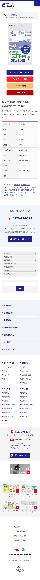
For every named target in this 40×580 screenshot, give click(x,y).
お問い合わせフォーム (21, 239)
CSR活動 (24, 383)
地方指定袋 (8, 342)
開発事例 (6, 379)
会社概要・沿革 (26, 375)
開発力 (5, 371)
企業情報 (25, 363)
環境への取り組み (20, 536)
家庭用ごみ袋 (25, 185)
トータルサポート (9, 367)
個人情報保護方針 (20, 527)
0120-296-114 (22, 218)
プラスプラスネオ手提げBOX (11, 511)
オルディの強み (9, 363)
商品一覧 (25, 389)
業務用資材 (20, 190)
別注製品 (7, 320)
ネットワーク (7, 375)
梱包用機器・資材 (11, 327)
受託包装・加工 (8, 416)
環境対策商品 (9, 335)
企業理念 (24, 367)
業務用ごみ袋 (29, 190)
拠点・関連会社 (26, 379)
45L (28, 187)
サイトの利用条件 (20, 531)
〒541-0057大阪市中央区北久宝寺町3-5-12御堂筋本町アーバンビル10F (20, 446)
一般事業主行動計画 (20, 540)
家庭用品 (17, 185)
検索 (20, 288)
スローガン (24, 371)
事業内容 (7, 389)
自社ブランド (20, 195)
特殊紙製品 (6, 412)
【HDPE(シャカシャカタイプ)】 (15, 187)
